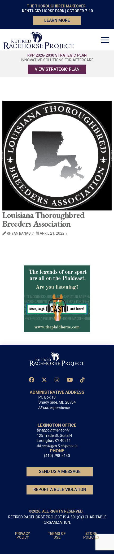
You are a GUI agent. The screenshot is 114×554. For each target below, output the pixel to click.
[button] (105, 39)
